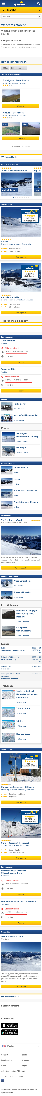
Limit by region (19, 68)
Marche (15, 83)
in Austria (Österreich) (22, 244)
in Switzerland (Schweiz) (23, 300)
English (10, 1046)
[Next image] (39, 183)
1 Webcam (21, 106)
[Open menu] (3, 3)
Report (20, 362)
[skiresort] (21, 3)
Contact (4, 1055)
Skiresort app (7, 1019)
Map (6, 68)
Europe (4, 83)
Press (3, 1066)
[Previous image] (3, 183)
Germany (5, 876)
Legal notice (6, 1060)
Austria (4, 343)
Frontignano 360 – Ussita (15, 80)
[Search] (38, 3)
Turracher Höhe (8, 369)
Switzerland (5, 904)
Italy (10, 83)
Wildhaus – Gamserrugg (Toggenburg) (19, 901)
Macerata (23, 83)
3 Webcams (21, 138)
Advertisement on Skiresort (13, 1071)
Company (26, 1060)
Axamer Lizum (8, 341)
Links (24, 1055)
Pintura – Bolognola (13, 113)
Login (24, 1066)
